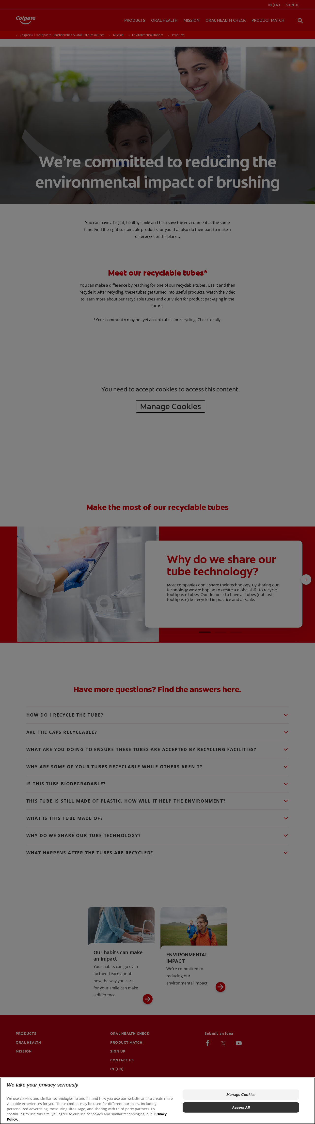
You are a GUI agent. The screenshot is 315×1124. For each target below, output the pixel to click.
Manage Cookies (240, 1094)
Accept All (241, 1107)
